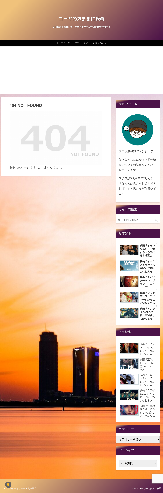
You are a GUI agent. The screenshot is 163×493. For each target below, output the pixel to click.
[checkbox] (8, 485)
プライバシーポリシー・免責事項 (19, 488)
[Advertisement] (81, 71)
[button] (156, 220)
